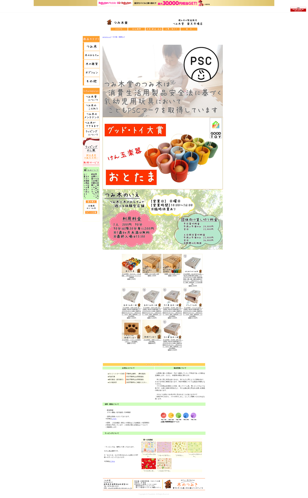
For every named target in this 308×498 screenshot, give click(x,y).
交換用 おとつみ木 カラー (172, 274)
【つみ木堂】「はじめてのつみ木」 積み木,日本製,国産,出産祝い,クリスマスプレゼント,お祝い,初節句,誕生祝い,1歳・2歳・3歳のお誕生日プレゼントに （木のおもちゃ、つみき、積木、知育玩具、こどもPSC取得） (193, 279)
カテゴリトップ (107, 37)
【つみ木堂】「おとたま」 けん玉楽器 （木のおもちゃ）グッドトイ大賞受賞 (131, 275)
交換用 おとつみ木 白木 (152, 274)
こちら (114, 419)
